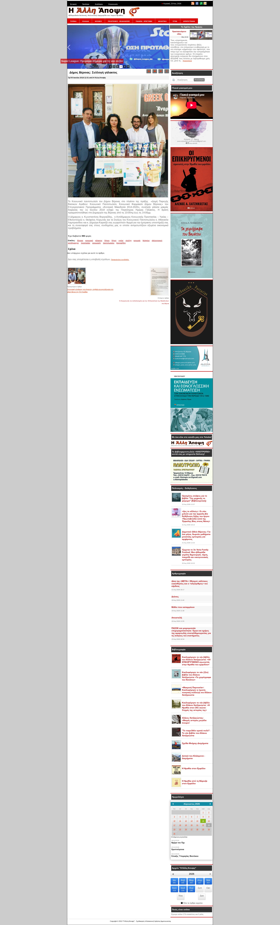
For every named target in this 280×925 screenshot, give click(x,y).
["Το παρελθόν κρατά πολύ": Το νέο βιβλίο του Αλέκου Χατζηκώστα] (176, 736)
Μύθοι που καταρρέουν (183, 607)
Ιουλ (183, 889)
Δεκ (202, 895)
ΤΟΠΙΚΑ (73, 21)
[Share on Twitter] (160, 71)
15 (203, 821)
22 (203, 825)
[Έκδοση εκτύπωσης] (148, 71)
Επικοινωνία (113, 4)
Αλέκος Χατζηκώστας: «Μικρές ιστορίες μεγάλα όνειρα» (194, 720)
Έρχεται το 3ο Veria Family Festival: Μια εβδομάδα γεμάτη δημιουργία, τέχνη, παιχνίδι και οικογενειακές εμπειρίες (195, 555)
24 (174, 829)
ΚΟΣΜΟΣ (98, 21)
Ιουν (174, 889)
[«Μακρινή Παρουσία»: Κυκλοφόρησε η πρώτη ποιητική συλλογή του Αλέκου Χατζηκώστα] (176, 693)
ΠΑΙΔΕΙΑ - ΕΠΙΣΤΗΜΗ (144, 21)
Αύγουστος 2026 (192, 804)
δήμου (107, 241)
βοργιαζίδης (121, 243)
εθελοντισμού (157, 241)
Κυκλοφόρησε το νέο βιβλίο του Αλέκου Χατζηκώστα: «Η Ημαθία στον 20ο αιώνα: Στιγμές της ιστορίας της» (196, 706)
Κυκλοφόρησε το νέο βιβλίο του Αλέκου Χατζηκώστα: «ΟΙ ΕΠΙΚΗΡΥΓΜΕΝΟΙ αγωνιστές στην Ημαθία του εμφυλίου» (196, 661)
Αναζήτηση (99, 4)
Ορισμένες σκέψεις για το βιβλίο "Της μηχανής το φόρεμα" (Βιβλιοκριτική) (194, 498)
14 (197, 821)
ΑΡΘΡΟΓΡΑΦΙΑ (189, 21)
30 (209, 829)
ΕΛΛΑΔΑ (85, 21)
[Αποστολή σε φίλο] (154, 71)
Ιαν (174, 881)
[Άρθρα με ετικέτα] (128, 243)
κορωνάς (137, 241)
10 (174, 821)
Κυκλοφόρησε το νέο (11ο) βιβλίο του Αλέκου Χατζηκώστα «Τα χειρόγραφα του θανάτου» (196, 676)
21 (197, 825)
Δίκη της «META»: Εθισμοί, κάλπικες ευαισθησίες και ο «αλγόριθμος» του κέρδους (190, 583)
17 (174, 825)
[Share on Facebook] (166, 71)
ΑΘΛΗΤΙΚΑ (162, 21)
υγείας (121, 241)
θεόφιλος (146, 241)
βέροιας (80, 241)
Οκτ (208, 888)
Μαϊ (208, 881)
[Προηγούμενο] (173, 804)
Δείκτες (175, 596)
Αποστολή (177, 617)
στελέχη (129, 241)
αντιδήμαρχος (73, 243)
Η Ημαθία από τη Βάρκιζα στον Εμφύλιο (194, 782)
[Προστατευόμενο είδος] (201, 39)
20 (191, 825)
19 (186, 825)
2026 (191, 874)
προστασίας (85, 243)
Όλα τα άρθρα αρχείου (193, 903)
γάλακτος (98, 241)
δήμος (114, 241)
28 (197, 829)
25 (180, 829)
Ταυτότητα (85, 4)
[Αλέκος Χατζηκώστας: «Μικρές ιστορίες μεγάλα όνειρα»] (176, 723)
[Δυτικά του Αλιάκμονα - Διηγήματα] (176, 761)
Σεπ (200, 888)
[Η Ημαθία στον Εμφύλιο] (176, 774)
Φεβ (183, 881)
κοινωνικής (96, 243)
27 (191, 829)
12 (186, 821)
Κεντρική (73, 4)
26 (186, 829)
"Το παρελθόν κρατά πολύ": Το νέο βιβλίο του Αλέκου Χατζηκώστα (196, 733)
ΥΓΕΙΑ (175, 21)
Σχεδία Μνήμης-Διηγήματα (195, 743)
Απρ (199, 881)
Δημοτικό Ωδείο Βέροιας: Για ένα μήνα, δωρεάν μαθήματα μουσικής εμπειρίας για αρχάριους (196, 535)
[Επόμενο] (210, 804)
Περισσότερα (187, 61)
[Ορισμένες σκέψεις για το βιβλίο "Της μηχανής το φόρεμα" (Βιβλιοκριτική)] (176, 501)
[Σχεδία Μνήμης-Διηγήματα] (176, 749)
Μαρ (191, 881)
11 (180, 821)
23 (209, 825)
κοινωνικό (89, 241)
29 (203, 829)
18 (180, 825)
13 (191, 821)
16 (209, 821)
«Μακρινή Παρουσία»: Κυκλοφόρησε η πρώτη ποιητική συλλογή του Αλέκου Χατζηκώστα (197, 691)
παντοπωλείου (108, 243)
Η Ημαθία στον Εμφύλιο (193, 768)
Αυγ (191, 889)
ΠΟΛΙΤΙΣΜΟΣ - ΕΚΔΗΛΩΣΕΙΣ (119, 21)
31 (174, 833)
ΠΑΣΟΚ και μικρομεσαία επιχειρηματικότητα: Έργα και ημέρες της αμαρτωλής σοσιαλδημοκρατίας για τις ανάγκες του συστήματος (191, 632)
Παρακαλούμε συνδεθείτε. (120, 259)
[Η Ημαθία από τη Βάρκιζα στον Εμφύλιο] (176, 787)
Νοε (181, 895)
